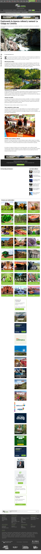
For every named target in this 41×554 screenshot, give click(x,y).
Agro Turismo (13, 533)
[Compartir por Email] (3, 62)
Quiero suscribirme (20, 164)
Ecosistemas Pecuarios (9, 532)
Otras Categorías (24, 12)
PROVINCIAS (5, 10)
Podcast (22, 521)
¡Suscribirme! (20, 504)
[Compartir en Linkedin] (3, 64)
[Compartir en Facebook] (3, 57)
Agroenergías (9, 533)
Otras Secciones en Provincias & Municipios (12, 12)
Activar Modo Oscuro (8, 542)
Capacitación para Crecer (31, 534)
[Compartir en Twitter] (3, 59)
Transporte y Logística (13, 534)
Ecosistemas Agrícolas (4, 532)
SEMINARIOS (15, 10)
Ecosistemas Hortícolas (23, 532)
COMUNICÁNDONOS (20, 10)
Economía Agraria (8, 534)
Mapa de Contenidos (32, 12)
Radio (21, 520)
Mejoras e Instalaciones (35, 533)
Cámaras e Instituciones (18, 534)
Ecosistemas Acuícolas (34, 532)
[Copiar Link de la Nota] (3, 66)
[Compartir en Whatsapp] (3, 60)
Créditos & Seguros (4, 534)
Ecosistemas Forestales (29, 532)
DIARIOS (25, 10)
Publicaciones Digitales (14, 520)
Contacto (3, 520)
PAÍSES (8, 10)
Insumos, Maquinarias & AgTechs (28, 533)
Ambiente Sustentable (17, 533)
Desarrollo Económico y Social (25, 534)
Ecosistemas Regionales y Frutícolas (17, 532)
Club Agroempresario (23, 522)
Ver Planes (17, 492)
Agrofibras (7, 533)
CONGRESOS (10, 10)
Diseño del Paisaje (22, 533)
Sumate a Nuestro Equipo (4, 519)
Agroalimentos (3, 533)
